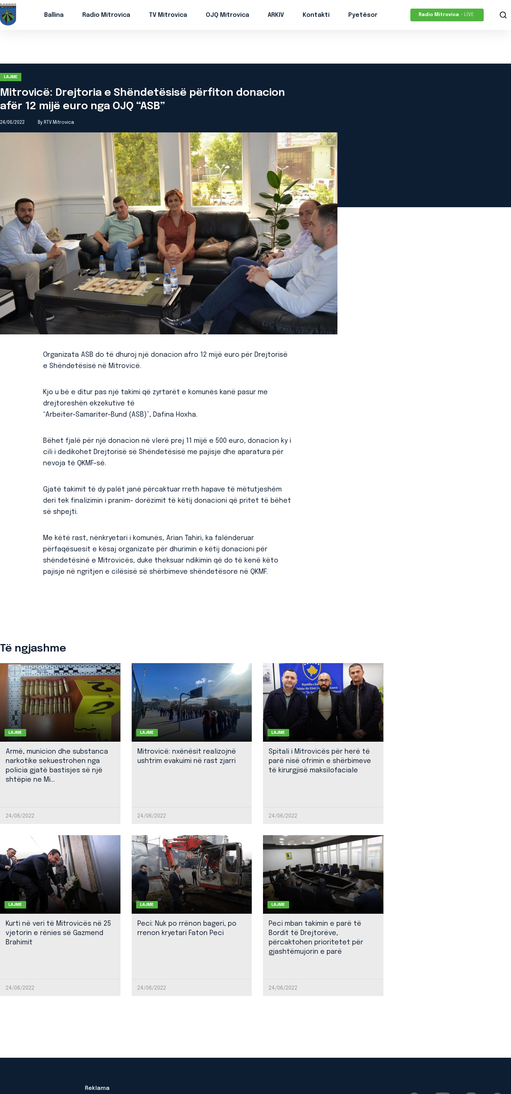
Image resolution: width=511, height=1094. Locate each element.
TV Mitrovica (168, 15)
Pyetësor (362, 15)
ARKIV (276, 15)
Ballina (54, 15)
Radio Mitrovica (106, 15)
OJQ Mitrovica (227, 15)
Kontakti (316, 15)
